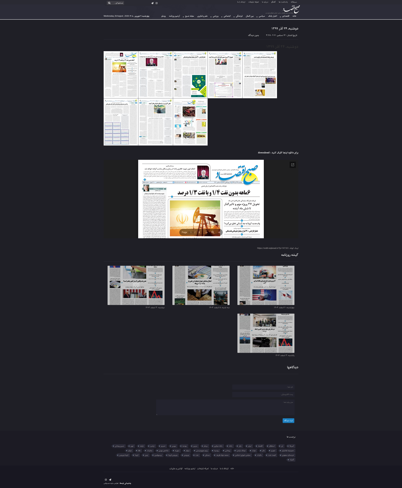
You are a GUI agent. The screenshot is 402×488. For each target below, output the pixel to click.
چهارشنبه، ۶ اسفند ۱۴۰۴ (284, 307)
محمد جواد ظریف (222, 455)
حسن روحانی (119, 446)
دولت (254, 450)
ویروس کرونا (172, 455)
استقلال (272, 446)
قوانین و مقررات (175, 468)
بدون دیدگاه (253, 35)
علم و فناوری (202, 16)
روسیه (216, 450)
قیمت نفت (272, 455)
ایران (249, 446)
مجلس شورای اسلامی (242, 455)
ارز (282, 446)
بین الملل (250, 16)
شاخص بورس (163, 450)
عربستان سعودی (288, 455)
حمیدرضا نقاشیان (288, 450)
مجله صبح (189, 16)
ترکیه (142, 446)
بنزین (195, 446)
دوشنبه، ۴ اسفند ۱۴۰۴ (155, 307)
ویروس (186, 455)
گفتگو (273, 1)
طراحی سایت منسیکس (111, 483)
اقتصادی (285, 16)
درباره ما (265, 1)
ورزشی (215, 16)
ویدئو (163, 16)
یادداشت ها (283, 1)
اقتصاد (260, 446)
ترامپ (152, 446)
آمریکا (292, 446)
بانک (230, 446)
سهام (188, 450)
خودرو (273, 450)
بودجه (184, 446)
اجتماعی (227, 16)
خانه (294, 16)
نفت (197, 455)
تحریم (163, 446)
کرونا (136, 455)
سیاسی (262, 16)
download (264, 153)
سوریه (177, 450)
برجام (206, 446)
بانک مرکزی (218, 446)
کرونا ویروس (123, 455)
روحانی (227, 450)
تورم (132, 446)
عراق (130, 450)
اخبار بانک (272, 16)
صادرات (149, 450)
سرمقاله (294, 1)
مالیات (259, 455)
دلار (263, 450)
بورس (174, 446)
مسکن (207, 455)
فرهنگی (239, 16)
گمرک (292, 459)
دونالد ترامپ (241, 450)
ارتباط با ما (241, 1)
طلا (139, 450)
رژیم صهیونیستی (202, 450)
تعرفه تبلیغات (253, 1)
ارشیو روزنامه (190, 468)
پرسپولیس (158, 455)
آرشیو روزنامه (174, 16)
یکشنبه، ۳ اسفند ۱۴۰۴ (284, 355)
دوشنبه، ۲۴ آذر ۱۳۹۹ (285, 29)
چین (146, 455)
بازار (240, 446)
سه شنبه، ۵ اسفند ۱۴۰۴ (219, 307)
